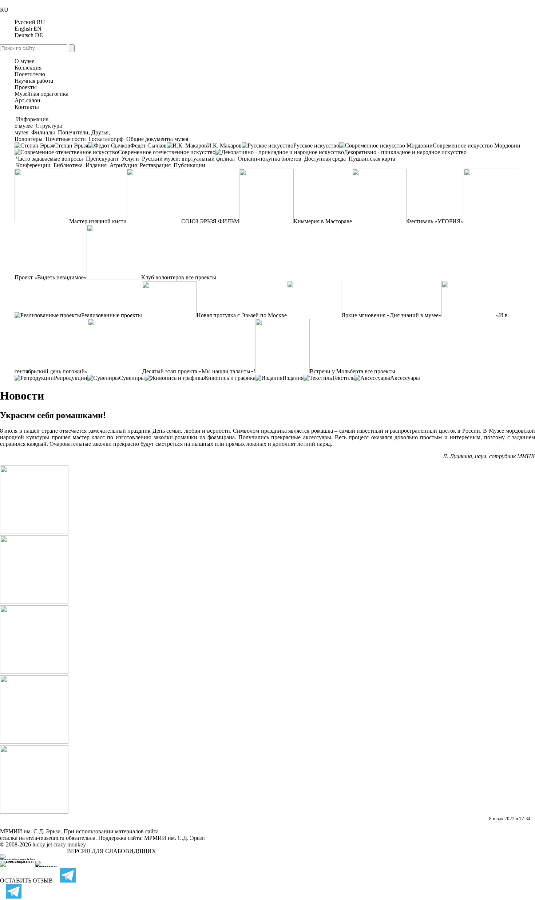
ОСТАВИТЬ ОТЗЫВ (26, 880)
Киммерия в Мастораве (323, 221)
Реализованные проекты (111, 315)
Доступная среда (325, 159)
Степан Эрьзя (71, 145)
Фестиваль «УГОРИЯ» (435, 221)
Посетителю (30, 74)
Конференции (33, 165)
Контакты (27, 107)
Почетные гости (65, 139)
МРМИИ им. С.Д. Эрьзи (174, 838)
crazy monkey (70, 844)
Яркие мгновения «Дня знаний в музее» (391, 315)
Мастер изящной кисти (98, 221)
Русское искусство (316, 145)
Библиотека (68, 165)
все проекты (201, 277)
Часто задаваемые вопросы (49, 159)
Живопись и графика (229, 378)
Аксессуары (405, 378)
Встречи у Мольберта (336, 371)
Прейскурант (102, 159)
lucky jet (42, 844)
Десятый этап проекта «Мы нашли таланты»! (198, 371)
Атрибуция (123, 165)
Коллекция (28, 67)
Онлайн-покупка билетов (269, 159)
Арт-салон (27, 100)
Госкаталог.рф (106, 139)
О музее (24, 61)
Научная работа (34, 81)
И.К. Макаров (224, 145)
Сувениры (132, 378)
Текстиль (343, 378)
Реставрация (155, 165)
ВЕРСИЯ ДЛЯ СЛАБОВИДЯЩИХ (111, 851)
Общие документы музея (156, 139)
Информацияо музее (31, 122)
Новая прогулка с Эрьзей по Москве (242, 315)
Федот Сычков (148, 145)
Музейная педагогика (41, 94)
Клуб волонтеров (162, 277)
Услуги (130, 159)
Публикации (188, 165)
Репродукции (70, 378)
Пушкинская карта (371, 159)
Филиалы (43, 132)
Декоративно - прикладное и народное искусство (405, 152)
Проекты (26, 87)
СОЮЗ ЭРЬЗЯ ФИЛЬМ (210, 221)
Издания (96, 165)
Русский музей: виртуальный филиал (188, 159)
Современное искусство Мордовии (476, 145)
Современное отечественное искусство (166, 152)
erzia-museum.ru (45, 838)
